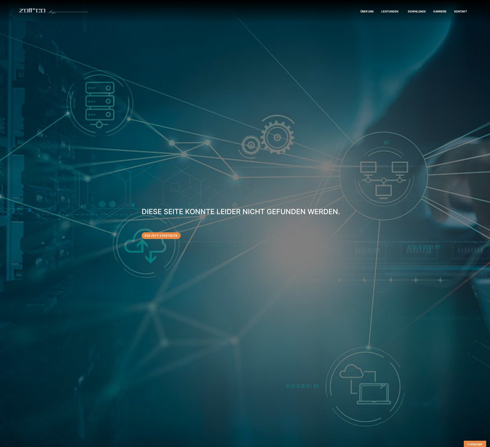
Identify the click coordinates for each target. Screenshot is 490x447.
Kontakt (460, 11)
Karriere (440, 11)
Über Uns (367, 11)
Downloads (417, 11)
